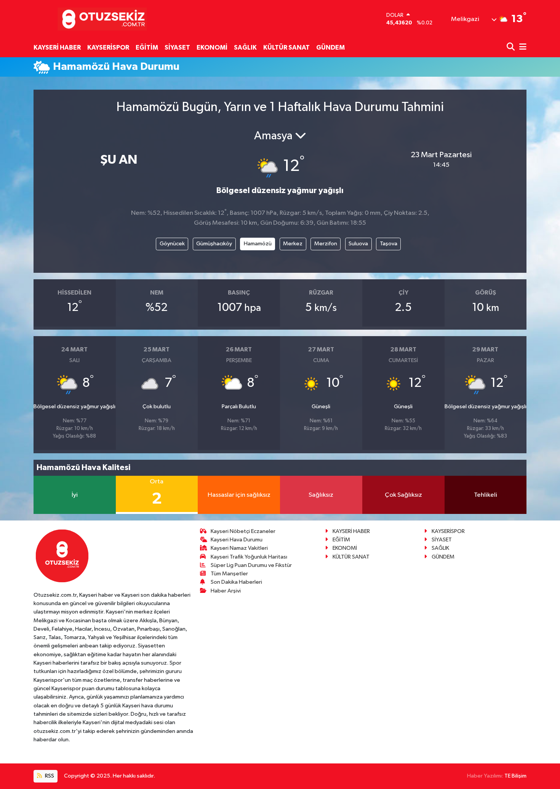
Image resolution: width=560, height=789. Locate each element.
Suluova (358, 243)
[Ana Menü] (521, 47)
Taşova (388, 243)
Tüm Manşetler (229, 573)
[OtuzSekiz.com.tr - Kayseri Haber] (100, 19)
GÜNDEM (330, 47)
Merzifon (325, 243)
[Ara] (511, 47)
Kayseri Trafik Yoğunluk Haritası (249, 557)
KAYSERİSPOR (108, 47)
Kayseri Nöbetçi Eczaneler (243, 531)
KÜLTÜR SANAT (286, 47)
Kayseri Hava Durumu (236, 540)
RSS (49, 776)
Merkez (292, 243)
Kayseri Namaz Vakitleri (239, 548)
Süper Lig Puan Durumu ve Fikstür (251, 565)
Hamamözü (258, 243)
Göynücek (172, 243)
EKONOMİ (212, 47)
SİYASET (177, 47)
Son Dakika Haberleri (236, 582)
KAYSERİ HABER (57, 47)
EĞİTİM (147, 47)
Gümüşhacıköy (214, 243)
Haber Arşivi (226, 591)
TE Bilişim (515, 776)
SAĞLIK (245, 47)
